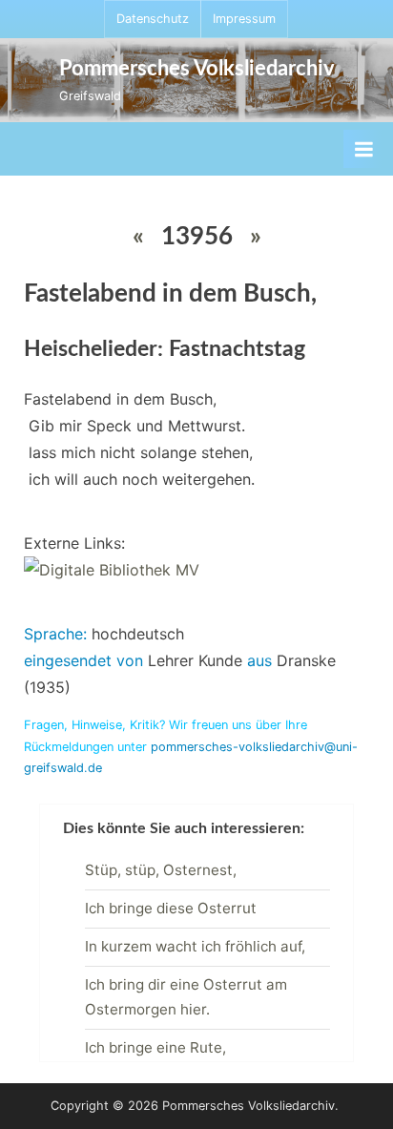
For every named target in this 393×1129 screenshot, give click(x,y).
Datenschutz (152, 18)
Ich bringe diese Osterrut (171, 908)
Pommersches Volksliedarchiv (197, 68)
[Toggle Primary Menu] (363, 149)
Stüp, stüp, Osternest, (161, 870)
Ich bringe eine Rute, (155, 1047)
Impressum (244, 18)
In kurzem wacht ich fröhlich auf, (195, 946)
